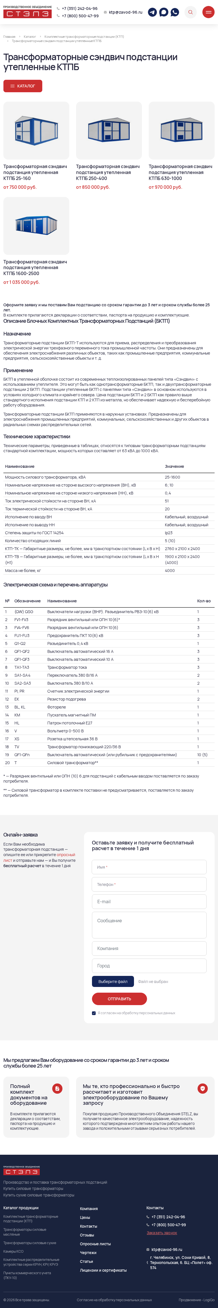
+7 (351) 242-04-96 (80, 8)
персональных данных (157, 1013)
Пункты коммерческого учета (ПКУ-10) (27, 1275)
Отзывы (87, 1235)
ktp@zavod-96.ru (125, 12)
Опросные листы (95, 1243)
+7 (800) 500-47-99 (80, 15)
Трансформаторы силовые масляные (24, 1232)
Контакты (88, 1226)
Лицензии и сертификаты (103, 1270)
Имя (102, 867)
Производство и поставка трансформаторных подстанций (55, 1182)
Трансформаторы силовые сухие (29, 1243)
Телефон (106, 884)
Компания (89, 1208)
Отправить (119, 998)
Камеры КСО (13, 1251)
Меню (208, 12)
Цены (85, 1217)
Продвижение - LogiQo (197, 1300)
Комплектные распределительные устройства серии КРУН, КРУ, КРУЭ (31, 1262)
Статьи (86, 1261)
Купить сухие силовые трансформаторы (38, 1195)
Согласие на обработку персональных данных (114, 1300)
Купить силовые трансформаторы (33, 1188)
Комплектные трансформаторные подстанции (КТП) (30, 1219)
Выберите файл (112, 981)
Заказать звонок (162, 1232)
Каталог (26, 86)
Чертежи (88, 1252)
